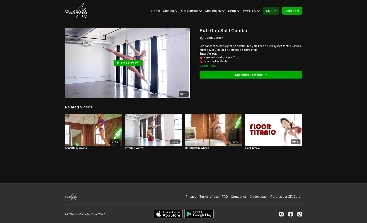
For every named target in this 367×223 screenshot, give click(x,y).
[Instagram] (281, 214)
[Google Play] (199, 214)
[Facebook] (290, 214)
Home (155, 11)
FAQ (225, 196)
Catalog (169, 11)
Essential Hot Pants (215, 61)
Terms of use (209, 196)
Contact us (239, 196)
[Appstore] (168, 214)
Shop (232, 11)
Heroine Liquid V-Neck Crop (221, 57)
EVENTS (250, 11)
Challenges (213, 11)
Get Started (190, 11)
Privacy (190, 196)
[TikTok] (299, 214)
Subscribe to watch (249, 75)
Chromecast (258, 196)
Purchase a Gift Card (285, 196)
